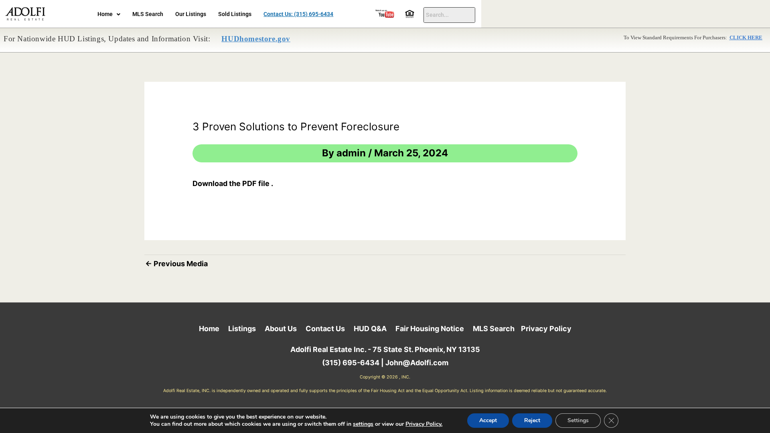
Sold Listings (234, 14)
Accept (488, 420)
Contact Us (325, 328)
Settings (578, 420)
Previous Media (176, 263)
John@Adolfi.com (416, 362)
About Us (281, 328)
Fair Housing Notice (429, 328)
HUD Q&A (370, 328)
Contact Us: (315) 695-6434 (298, 14)
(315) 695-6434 (350, 362)
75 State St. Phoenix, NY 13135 (426, 349)
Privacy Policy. (423, 424)
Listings (242, 328)
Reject (532, 420)
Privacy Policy (546, 328)
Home (105, 14)
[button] (108, 14)
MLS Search (147, 14)
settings (363, 424)
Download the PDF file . (232, 183)
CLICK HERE (745, 37)
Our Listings (190, 14)
